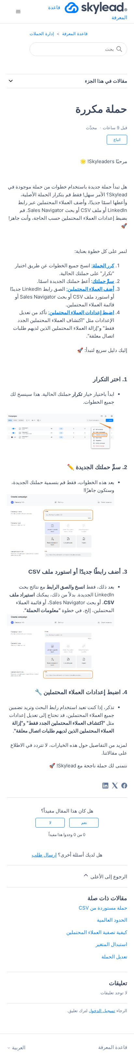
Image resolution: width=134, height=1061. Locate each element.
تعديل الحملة (114, 957)
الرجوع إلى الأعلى (108, 876)
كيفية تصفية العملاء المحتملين (96, 932)
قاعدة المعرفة (74, 33)
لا (50, 822)
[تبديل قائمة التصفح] (18, 12)
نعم (84, 822)
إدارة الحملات (42, 33)
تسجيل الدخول (102, 1010)
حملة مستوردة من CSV (103, 908)
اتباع (117, 139)
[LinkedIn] (105, 786)
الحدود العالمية (112, 920)
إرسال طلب (44, 855)
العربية (18, 1047)
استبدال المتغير (111, 944)
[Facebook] (124, 786)
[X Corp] (115, 786)
